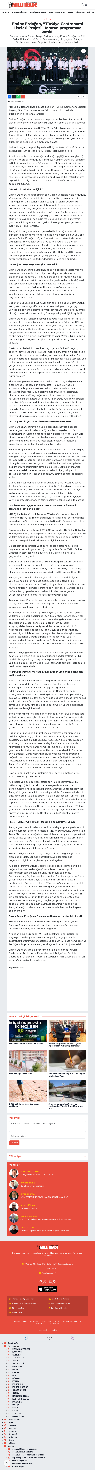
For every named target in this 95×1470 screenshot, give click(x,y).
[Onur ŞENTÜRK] (14, 1184)
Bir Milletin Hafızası (29, 1208)
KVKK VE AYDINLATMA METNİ (68, 1321)
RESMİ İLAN (54, 1324)
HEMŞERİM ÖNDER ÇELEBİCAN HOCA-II (39, 1175)
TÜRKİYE (16, 1414)
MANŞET (16, 1405)
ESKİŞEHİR (17, 1384)
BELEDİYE (17, 1367)
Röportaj (12, 1431)
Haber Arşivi (17, 1312)
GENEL (15, 1393)
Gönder (14, 1143)
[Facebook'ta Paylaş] (9, 96)
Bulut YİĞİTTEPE (29, 1205)
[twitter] (50, 1338)
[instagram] (73, 1338)
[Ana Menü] (86, 5)
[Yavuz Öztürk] (14, 1229)
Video (11, 1422)
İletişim (11, 1443)
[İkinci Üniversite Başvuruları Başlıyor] (28, 1031)
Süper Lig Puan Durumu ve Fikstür (28, 1458)
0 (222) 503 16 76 (49, 1268)
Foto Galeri (13, 1420)
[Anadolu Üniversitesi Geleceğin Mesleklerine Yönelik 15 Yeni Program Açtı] (67, 1091)
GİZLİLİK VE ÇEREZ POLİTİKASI (25, 1321)
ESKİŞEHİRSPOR (38, 12)
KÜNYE (51, 1321)
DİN (14, 1375)
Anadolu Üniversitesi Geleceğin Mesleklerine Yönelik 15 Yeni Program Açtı (66, 1106)
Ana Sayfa (13, 1343)
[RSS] (54, 1282)
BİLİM (15, 1369)
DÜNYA (16, 1378)
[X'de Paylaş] (14, 96)
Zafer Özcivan (28, 1194)
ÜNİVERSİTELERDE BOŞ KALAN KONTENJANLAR (44, 1197)
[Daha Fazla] (23, 96)
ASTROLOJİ (18, 1364)
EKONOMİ (17, 1352)
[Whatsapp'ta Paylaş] (18, 96)
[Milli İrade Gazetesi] (22, 4)
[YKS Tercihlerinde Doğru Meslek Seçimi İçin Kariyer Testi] (67, 1061)
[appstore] (47, 1289)
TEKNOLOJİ (18, 1358)
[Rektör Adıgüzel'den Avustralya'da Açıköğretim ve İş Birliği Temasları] (67, 1031)
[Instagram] (50, 1282)
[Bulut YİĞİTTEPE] (14, 1207)
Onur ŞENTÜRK (28, 1183)
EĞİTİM (90, 12)
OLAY (15, 1408)
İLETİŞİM (43, 1321)
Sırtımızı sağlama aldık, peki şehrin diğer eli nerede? (45, 1231)
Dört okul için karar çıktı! (20, 1074)
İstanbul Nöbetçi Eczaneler (22, 1299)
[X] (45, 1282)
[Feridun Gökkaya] (14, 1218)
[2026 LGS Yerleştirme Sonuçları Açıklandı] (28, 1091)
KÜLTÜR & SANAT (21, 1399)
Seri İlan (12, 1428)
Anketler (12, 1437)
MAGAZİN (17, 1402)
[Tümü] (85, 1156)
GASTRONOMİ (19, 1390)
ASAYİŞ (5, 12)
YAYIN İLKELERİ (42, 1324)
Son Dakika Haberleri (59, 1308)
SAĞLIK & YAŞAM (57, 12)
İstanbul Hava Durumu (60, 1299)
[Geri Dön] (6, 1463)
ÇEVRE (15, 1372)
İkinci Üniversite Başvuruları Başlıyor (26, 1044)
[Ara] (82, 5)
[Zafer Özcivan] (14, 1196)
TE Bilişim (53, 1330)
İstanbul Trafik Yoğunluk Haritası (24, 1303)
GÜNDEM (80, 12)
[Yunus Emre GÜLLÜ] (14, 1173)
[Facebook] (41, 1282)
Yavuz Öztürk (28, 1228)
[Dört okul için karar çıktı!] (28, 1061)
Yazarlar (12, 1425)
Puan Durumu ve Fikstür (60, 1303)
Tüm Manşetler (18, 1308)
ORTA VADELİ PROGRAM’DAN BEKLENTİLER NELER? (46, 1219)
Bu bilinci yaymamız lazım (32, 1186)
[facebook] (26, 1338)
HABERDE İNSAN (19, 12)
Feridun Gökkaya (29, 1216)
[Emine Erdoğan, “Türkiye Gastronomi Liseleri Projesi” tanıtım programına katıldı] (47, 70)
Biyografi (12, 1434)
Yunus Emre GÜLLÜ (30, 1172)
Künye (11, 1440)
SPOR (70, 12)
